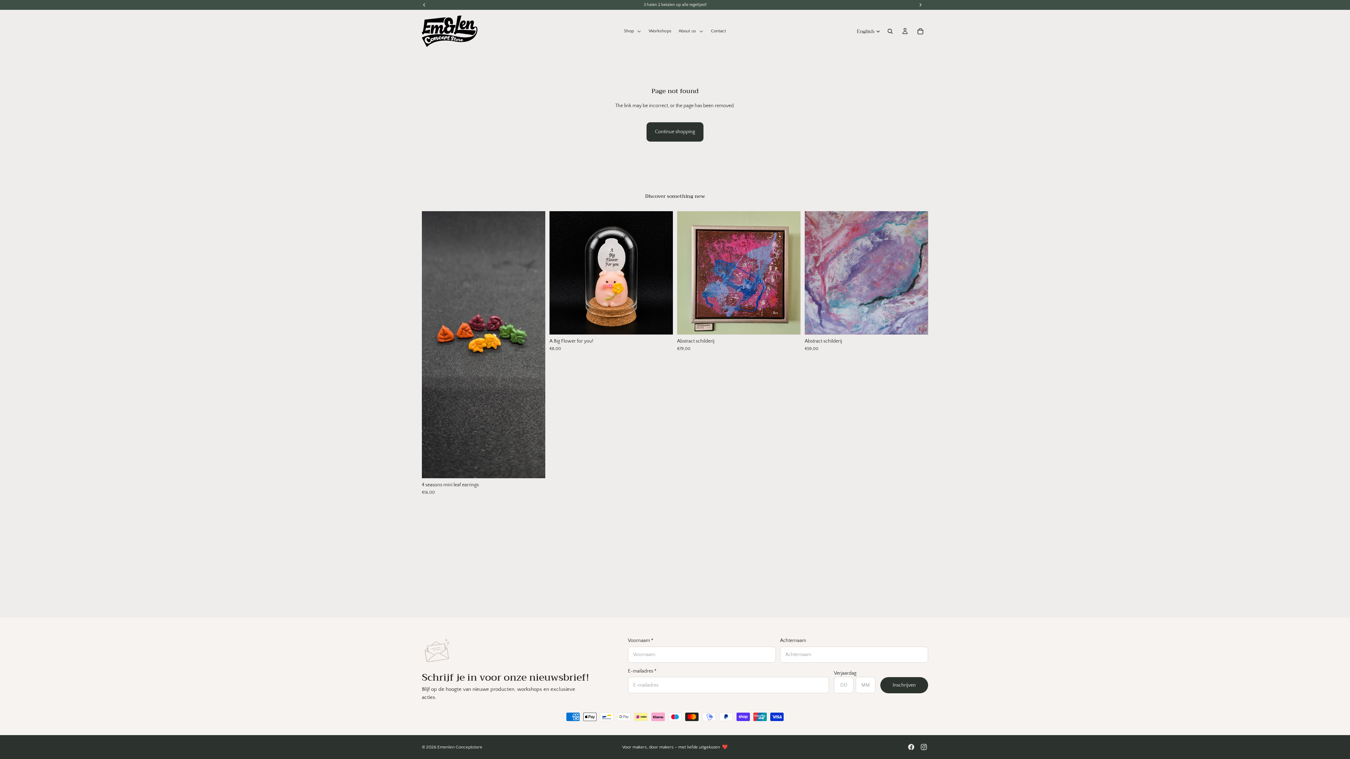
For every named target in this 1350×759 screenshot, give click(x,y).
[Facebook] (911, 747)
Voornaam (640, 640)
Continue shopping (675, 132)
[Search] (890, 31)
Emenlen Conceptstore (459, 747)
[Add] (534, 467)
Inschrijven (904, 685)
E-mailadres (642, 671)
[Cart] (920, 31)
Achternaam (793, 640)
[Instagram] (924, 747)
